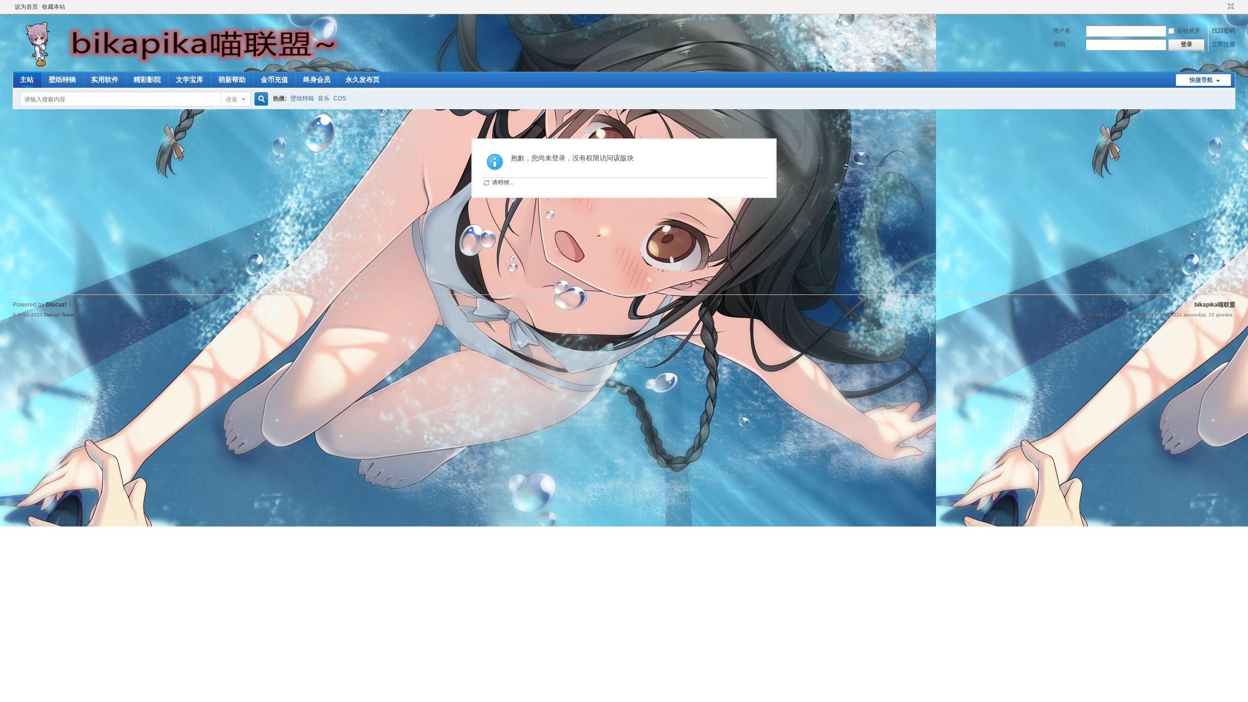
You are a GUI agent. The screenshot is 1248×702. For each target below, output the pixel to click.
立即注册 (1223, 44)
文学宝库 (189, 79)
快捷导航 (1201, 80)
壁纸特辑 (62, 79)
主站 (27, 79)
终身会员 (317, 79)
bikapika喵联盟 (1214, 304)
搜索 (231, 99)
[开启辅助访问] (1221, 6)
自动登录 (1188, 30)
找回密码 (1223, 30)
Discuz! (56, 304)
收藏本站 (53, 6)
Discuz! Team (59, 314)
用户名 (1062, 30)
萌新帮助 (232, 79)
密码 (1059, 44)
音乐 (324, 98)
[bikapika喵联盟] (183, 65)
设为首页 (26, 6)
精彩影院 (147, 79)
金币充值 (274, 79)
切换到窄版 (1229, 6)
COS (339, 98)
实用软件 (104, 79)
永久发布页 (363, 79)
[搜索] (260, 99)
